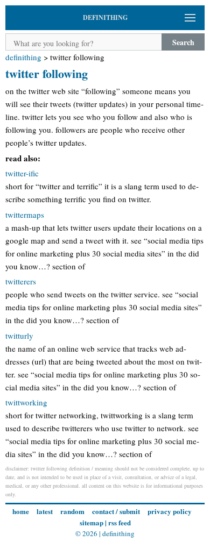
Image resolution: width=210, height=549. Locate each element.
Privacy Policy (170, 511)
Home (20, 511)
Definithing (23, 57)
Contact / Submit (116, 511)
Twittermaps (24, 214)
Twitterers (20, 281)
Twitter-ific (22, 173)
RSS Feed (119, 522)
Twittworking (26, 402)
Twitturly (19, 335)
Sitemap (91, 522)
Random (72, 511)
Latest (45, 511)
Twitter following (46, 73)
